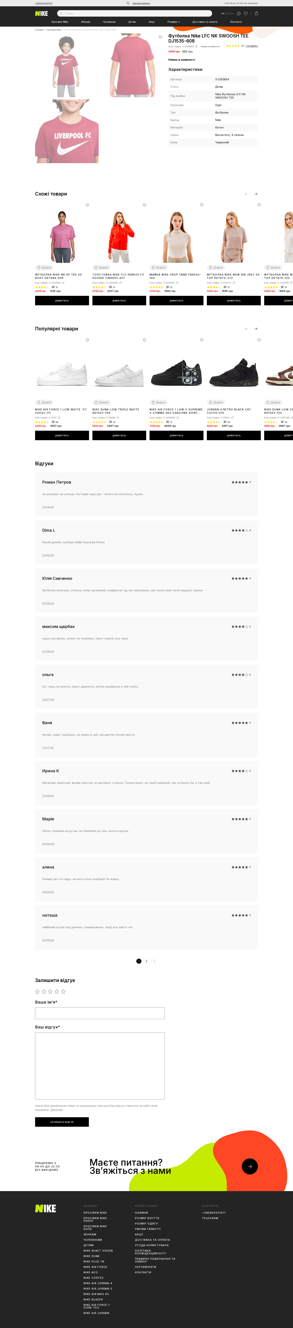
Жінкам (85, 21)
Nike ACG (91, 1272)
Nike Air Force (95, 1267)
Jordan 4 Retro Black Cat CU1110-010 (229, 411)
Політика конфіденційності (150, 1252)
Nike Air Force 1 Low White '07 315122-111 (61, 411)
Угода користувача (152, 1245)
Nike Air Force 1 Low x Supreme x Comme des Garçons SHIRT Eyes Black (176, 411)
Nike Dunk (92, 1256)
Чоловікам (109, 21)
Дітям (132, 21)
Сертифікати (145, 1267)
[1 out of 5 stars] (37, 991)
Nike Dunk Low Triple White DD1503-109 (115, 411)
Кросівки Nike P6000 (95, 1219)
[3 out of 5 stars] (50, 991)
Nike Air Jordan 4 (98, 1283)
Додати (46, 267)
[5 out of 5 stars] (63, 991)
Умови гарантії (148, 1229)
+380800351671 (44, 3)
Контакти (236, 21)
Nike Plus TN (94, 1261)
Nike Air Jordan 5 (98, 1288)
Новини (141, 1212)
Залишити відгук (62, 1122)
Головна (39, 30)
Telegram (210, 1218)
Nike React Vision (98, 1250)
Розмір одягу (146, 1223)
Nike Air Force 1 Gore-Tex (97, 1306)
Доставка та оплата (204, 21)
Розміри (172, 21)
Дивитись (62, 300)
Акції (152, 21)
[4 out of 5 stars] (56, 991)
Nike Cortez (94, 1277)
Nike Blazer (93, 1299)
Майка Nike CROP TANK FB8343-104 (175, 276)
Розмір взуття (147, 1218)
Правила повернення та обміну (155, 1260)
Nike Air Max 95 (96, 1294)
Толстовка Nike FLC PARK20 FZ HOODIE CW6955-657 (118, 276)
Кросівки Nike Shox (95, 1227)
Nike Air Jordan (96, 1313)
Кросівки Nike (59, 21)
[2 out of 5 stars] (44, 991)
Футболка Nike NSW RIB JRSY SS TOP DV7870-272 (233, 276)
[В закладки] (160, 37)
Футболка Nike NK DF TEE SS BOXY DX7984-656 (58, 276)
